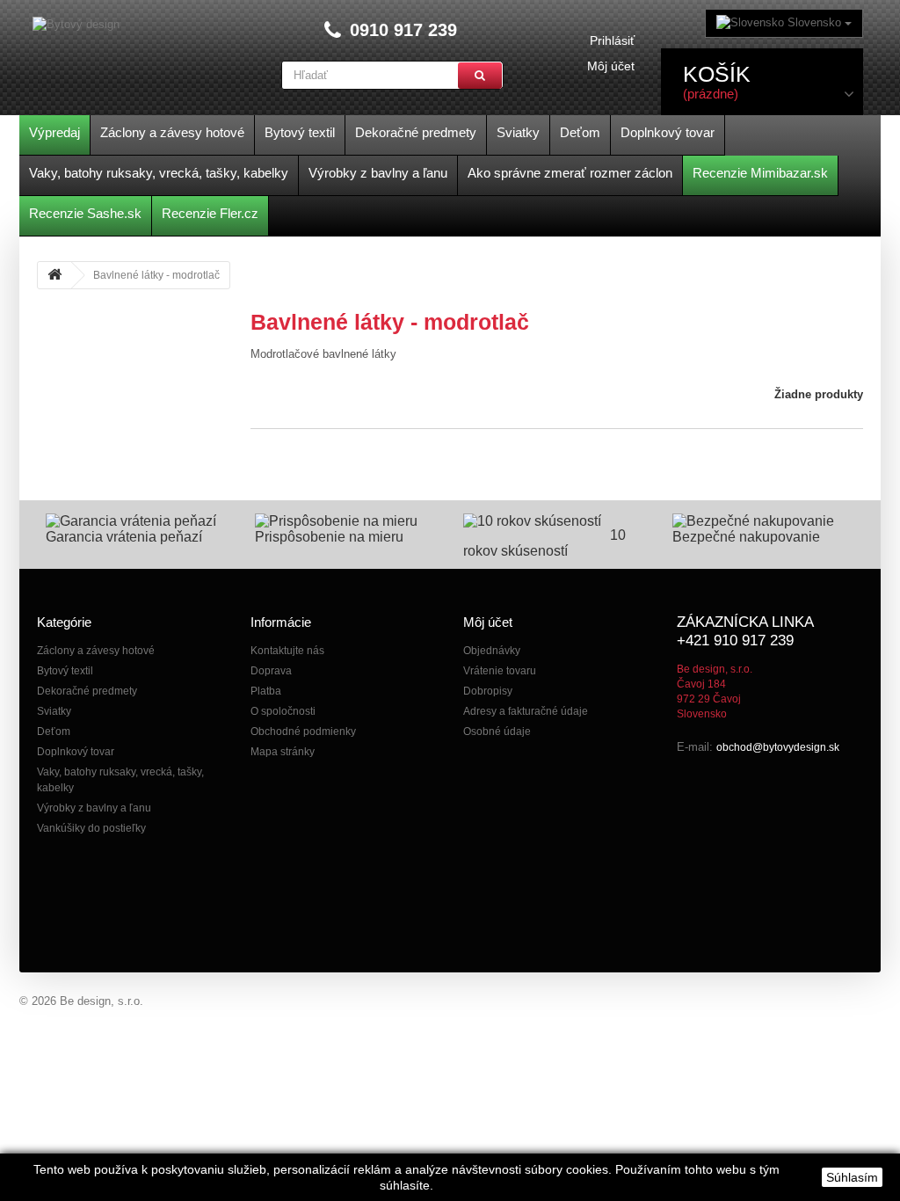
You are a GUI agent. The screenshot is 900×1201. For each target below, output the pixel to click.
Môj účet (611, 66)
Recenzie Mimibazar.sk (760, 172)
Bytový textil (65, 671)
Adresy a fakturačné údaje (525, 711)
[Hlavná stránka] (54, 275)
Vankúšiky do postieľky (91, 828)
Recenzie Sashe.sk (85, 213)
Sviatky (54, 711)
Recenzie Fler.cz (210, 213)
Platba (265, 691)
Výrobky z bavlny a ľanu (94, 808)
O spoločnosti (283, 711)
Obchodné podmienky (303, 731)
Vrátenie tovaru (499, 671)
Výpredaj (54, 132)
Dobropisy (487, 691)
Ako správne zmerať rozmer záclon (570, 172)
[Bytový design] (76, 25)
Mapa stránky (282, 752)
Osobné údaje (497, 731)
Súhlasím (852, 1177)
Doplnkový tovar (75, 752)
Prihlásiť (612, 40)
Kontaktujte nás (287, 650)
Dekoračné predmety (87, 691)
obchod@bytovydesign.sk (777, 747)
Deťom (53, 731)
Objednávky (491, 650)
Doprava (271, 671)
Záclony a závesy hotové (96, 650)
